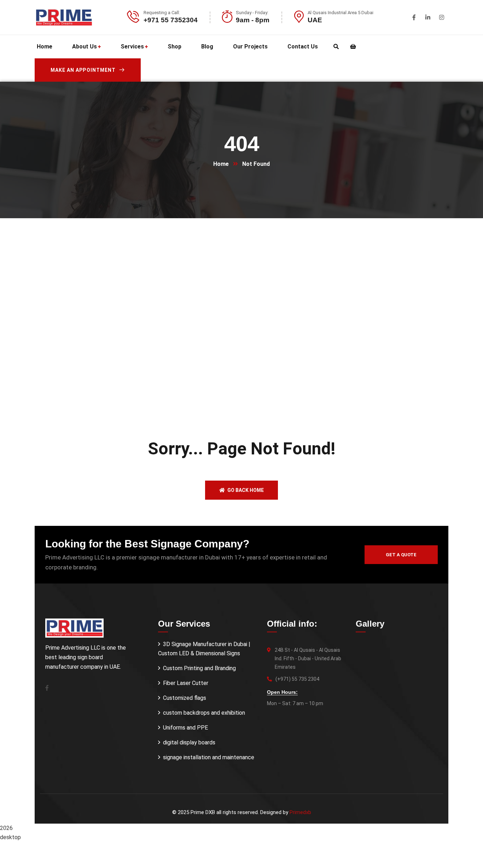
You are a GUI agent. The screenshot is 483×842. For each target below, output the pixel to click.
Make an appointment (83, 70)
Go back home (245, 490)
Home (221, 164)
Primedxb (300, 812)
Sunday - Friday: (252, 12)
